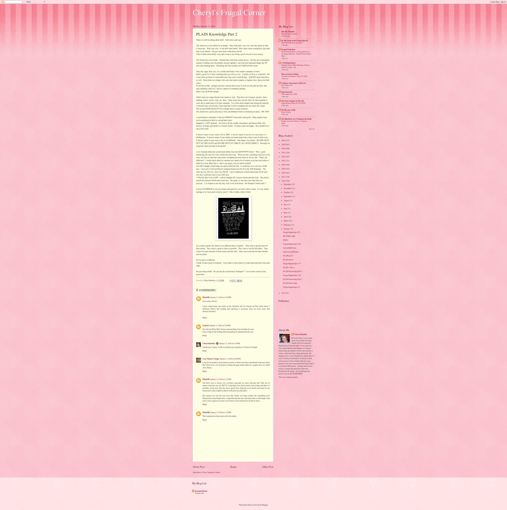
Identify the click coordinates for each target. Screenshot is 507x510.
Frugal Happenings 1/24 (292, 244)
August (286, 200)
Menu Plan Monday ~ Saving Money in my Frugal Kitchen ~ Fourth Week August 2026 (296, 53)
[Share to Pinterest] (241, 281)
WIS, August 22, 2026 (289, 94)
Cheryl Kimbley (209, 343)
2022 (283, 156)
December (288, 184)
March (286, 220)
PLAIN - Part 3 (288, 267)
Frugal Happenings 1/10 (292, 275)
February (287, 224)
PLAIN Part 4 (288, 259)
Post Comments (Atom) (211, 472)
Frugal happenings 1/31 (291, 232)
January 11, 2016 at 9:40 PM (230, 358)
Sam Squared (286, 92)
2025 (283, 144)
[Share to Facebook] (238, 281)
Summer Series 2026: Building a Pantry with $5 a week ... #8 (295, 66)
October (287, 192)
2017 (283, 177)
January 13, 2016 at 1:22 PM (220, 412)
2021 (283, 160)
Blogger (265, 505)
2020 (283, 164)
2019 (283, 168)
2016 (283, 181)
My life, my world (288, 110)
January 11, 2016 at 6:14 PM (229, 343)
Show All (311, 129)
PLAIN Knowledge (290, 283)
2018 (283, 172)
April (286, 216)
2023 (283, 152)
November (288, 188)
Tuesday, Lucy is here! (289, 33)
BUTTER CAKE (289, 236)
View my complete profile (288, 377)
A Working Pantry (288, 63)
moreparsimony (201, 491)
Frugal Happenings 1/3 (291, 287)
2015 (283, 293)
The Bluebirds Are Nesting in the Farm (296, 119)
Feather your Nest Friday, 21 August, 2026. (294, 122)
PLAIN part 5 (288, 255)
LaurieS (206, 325)
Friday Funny (286, 112)
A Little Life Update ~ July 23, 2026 (294, 76)
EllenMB (206, 297)
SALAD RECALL (289, 248)
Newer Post (199, 466)
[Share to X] (236, 281)
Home (233, 466)
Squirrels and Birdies (291, 251)
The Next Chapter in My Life (292, 101)
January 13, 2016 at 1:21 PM (220, 379)
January (287, 228)
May (285, 212)
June (285, 208)
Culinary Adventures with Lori (293, 83)
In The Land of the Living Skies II (294, 40)
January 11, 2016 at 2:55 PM (220, 325)
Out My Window (288, 31)
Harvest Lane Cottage (290, 74)
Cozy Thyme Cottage (211, 358)
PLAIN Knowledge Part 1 (292, 279)
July (285, 204)
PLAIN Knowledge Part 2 (292, 271)
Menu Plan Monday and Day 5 (292, 42)
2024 (283, 148)
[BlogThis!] (233, 281)
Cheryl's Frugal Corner (229, 12)
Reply (205, 317)
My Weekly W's (287, 85)
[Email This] (231, 281)
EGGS (285, 240)
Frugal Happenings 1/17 (292, 263)
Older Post (267, 466)
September (288, 196)
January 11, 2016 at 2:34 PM (220, 297)
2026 (283, 140)
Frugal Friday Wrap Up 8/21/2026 (293, 103)
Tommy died (199, 493)
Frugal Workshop (288, 49)
